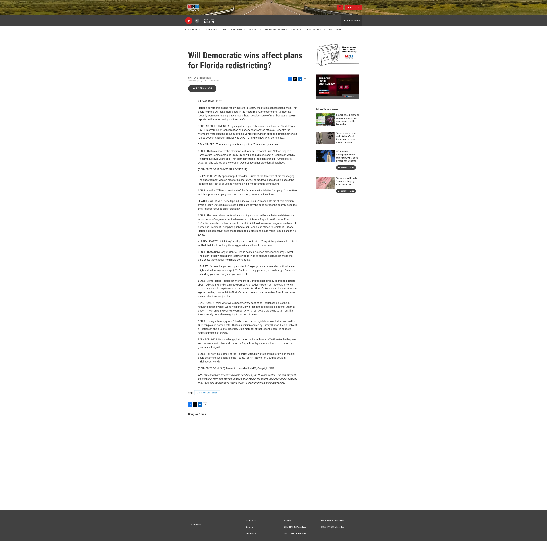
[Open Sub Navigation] (200, 30)
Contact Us (251, 521)
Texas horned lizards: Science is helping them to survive (346, 181)
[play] (188, 20)
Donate (354, 7)
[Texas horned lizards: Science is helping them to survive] (325, 183)
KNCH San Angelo (275, 30)
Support (254, 30)
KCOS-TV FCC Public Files (332, 527)
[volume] (197, 21)
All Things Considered (207, 393)
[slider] (201, 20)
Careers (249, 527)
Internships (251, 533)
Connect (296, 30)
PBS (330, 30)
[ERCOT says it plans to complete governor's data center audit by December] (325, 119)
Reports (287, 521)
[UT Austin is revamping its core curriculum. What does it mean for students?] (325, 156)
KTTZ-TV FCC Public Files (295, 533)
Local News (210, 30)
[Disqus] (273, 471)
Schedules (191, 30)
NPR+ (338, 30)
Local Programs (233, 30)
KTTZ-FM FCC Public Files (295, 527)
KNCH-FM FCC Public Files (332, 521)
